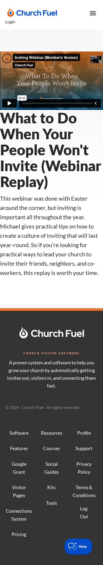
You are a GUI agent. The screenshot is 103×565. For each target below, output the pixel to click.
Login (10, 21)
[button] (93, 13)
